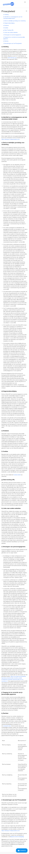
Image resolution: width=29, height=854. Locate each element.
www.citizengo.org (12, 57)
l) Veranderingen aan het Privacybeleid (12, 43)
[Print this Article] (26, 11)
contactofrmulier (7, 726)
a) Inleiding (6, 14)
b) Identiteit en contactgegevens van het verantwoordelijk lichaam (12, 17)
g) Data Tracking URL (8, 30)
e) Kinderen (6, 25)
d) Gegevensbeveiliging (8, 23)
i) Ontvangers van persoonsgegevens (12, 34)
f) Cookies (5, 27)
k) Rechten (5, 41)
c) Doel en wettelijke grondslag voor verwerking (14, 20)
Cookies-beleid (17, 474)
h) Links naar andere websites (10, 32)
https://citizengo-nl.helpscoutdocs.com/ (10, 139)
